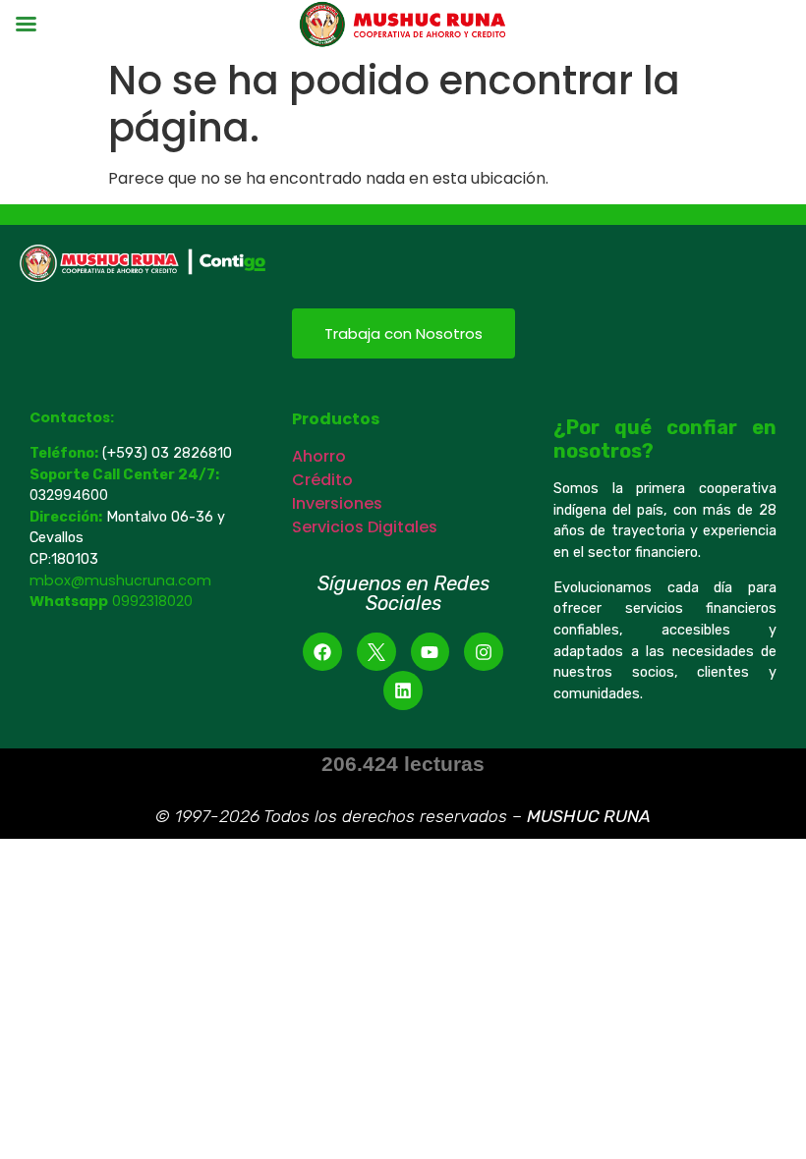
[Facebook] (322, 652)
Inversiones (337, 503)
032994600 (70, 495)
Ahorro (319, 456)
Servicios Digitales (364, 527)
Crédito (322, 480)
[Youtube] (430, 652)
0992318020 (152, 601)
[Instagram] (483, 652)
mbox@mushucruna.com (120, 580)
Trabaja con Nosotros (403, 333)
